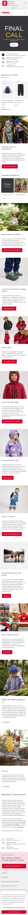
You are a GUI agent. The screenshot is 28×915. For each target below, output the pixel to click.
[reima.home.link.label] (5, 12)
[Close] (26, 892)
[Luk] (1, 3)
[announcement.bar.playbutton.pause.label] (25, 8)
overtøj (23, 822)
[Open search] (18, 13)
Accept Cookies (14, 912)
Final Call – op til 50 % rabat (17, 8)
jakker (8, 824)
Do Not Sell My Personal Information (14, 907)
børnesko (20, 827)
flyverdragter (16, 824)
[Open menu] (25, 13)
